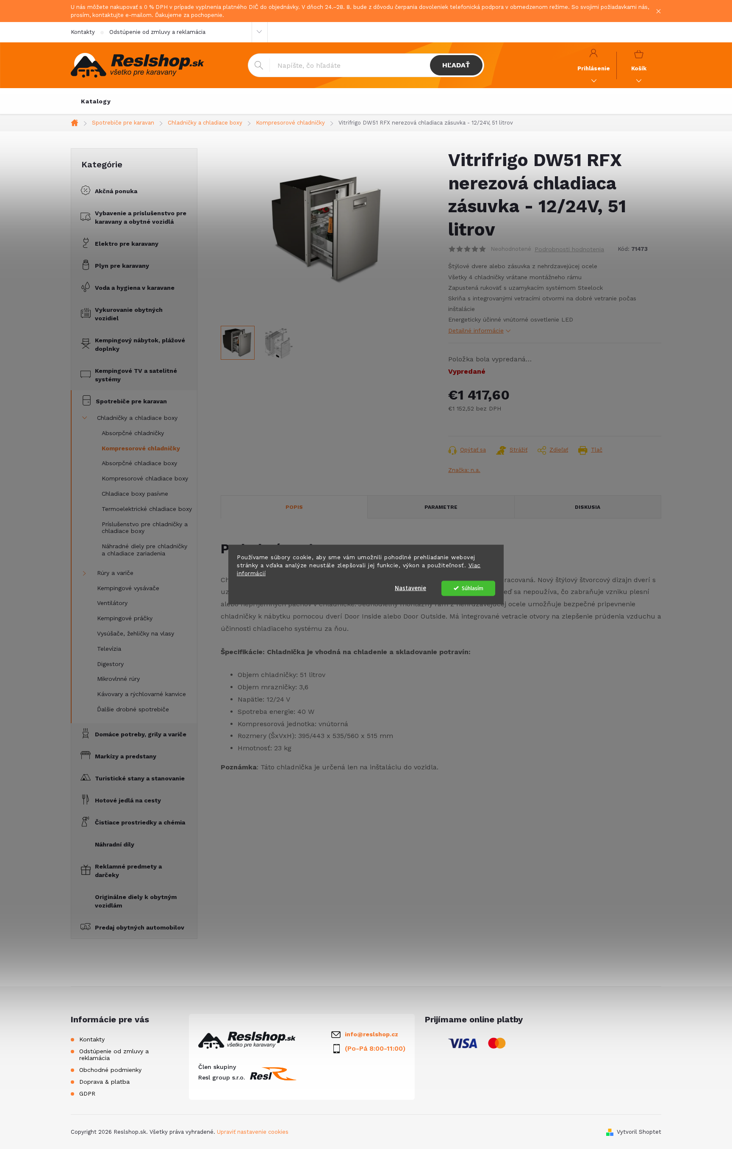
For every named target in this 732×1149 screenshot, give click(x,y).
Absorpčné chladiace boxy (139, 463)
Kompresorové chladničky (141, 448)
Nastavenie (410, 587)
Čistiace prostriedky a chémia (140, 822)
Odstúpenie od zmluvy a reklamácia (157, 32)
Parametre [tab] (441, 507)
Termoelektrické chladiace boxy (147, 508)
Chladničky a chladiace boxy (137, 417)
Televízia (109, 648)
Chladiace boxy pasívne (135, 493)
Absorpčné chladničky (133, 433)
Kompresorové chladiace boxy (145, 478)
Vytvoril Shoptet (639, 1132)
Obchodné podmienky (110, 1069)
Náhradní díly (114, 844)
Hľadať (456, 65)
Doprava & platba (104, 1081)
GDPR (87, 1093)
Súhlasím (472, 588)
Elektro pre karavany (126, 243)
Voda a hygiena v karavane (135, 287)
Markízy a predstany (125, 756)
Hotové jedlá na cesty (128, 800)
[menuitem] (96, 101)
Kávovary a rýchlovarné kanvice (141, 694)
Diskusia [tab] (587, 507)
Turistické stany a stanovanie (140, 778)
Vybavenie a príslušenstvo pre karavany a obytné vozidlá (140, 217)
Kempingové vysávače (128, 588)
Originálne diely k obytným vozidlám (136, 901)
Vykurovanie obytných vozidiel (129, 314)
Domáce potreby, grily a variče (140, 734)
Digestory (110, 664)
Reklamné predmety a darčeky (128, 870)
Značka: (464, 470)
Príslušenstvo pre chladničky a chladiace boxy (145, 528)
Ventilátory (112, 602)
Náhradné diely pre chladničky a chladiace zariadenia (144, 550)
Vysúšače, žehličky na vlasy (135, 633)
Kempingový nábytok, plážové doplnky (140, 344)
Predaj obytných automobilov (139, 927)
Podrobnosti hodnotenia (569, 249)
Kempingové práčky (124, 618)
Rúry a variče (115, 572)
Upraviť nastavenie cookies (252, 1132)
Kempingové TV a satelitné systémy (136, 375)
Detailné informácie (476, 330)
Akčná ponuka (116, 191)
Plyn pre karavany (122, 265)
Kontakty (83, 32)
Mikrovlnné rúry (118, 678)
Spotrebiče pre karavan (131, 401)
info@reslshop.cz (371, 1034)
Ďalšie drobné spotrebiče (133, 709)
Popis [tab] (294, 507)
